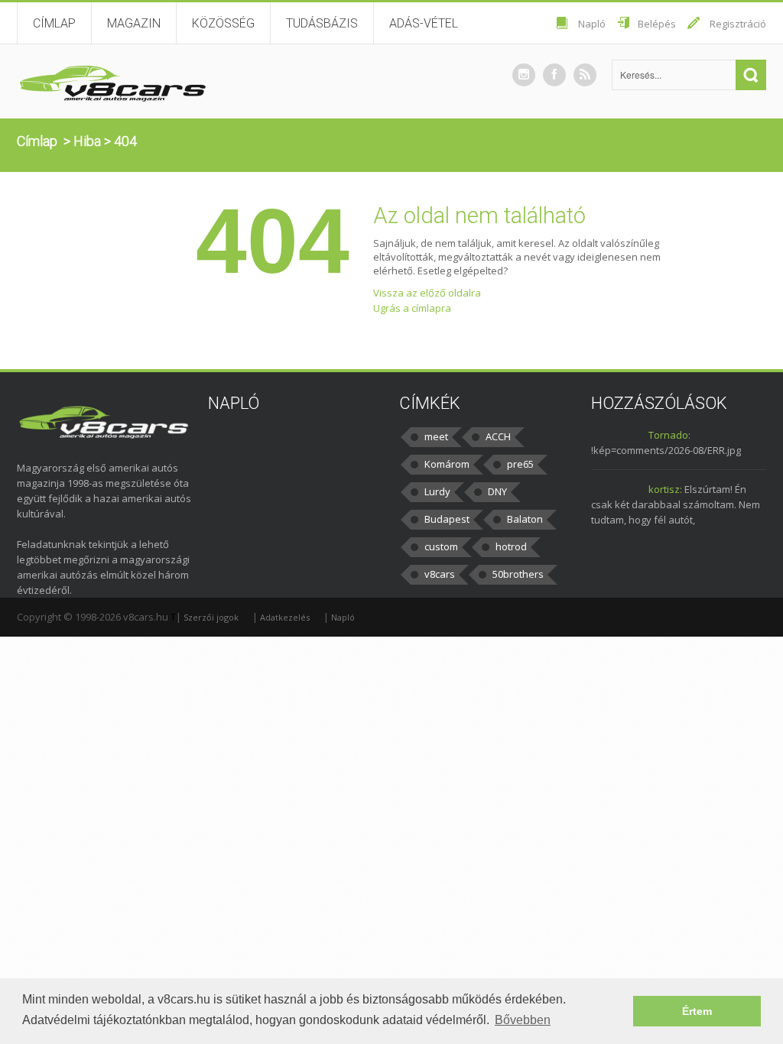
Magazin (134, 23)
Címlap (54, 23)
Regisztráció (738, 24)
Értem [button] (697, 1011)
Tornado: (669, 435)
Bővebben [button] (523, 1019)
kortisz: (665, 489)
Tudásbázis (322, 23)
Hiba (87, 141)
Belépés (657, 24)
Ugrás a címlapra (412, 308)
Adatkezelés (285, 617)
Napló (592, 24)
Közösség (223, 23)
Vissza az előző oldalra (427, 293)
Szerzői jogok (211, 617)
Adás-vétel (423, 23)
